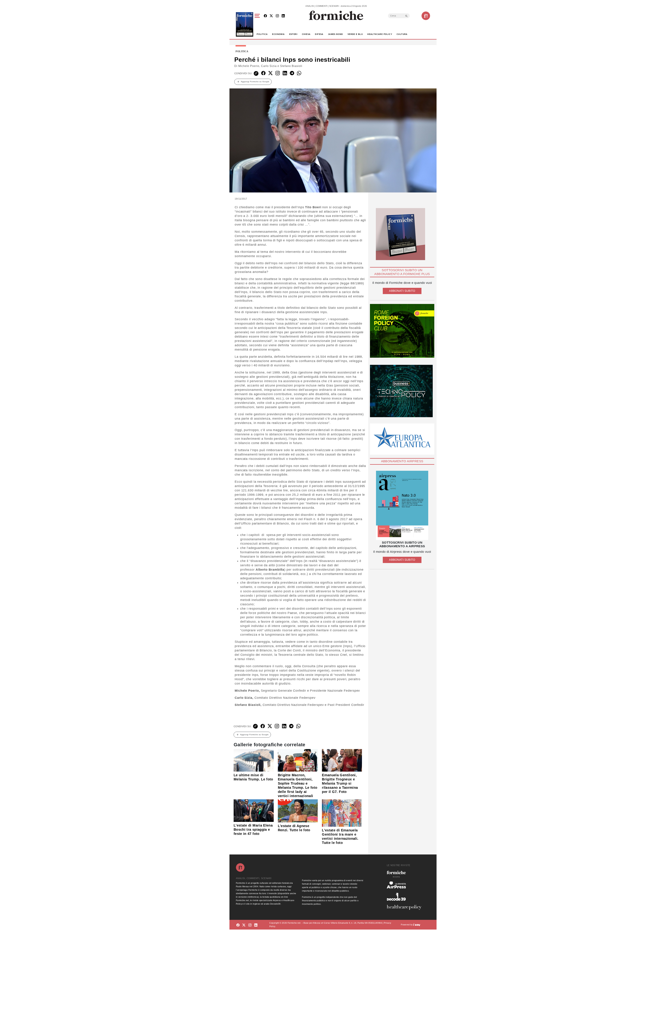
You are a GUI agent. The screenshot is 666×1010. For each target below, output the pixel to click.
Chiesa (306, 34)
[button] (257, 24)
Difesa (319, 34)
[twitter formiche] (244, 925)
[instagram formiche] (250, 925)
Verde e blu (355, 34)
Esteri (293, 34)
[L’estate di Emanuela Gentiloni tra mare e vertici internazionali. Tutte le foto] (342, 812)
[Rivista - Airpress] (405, 885)
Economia (278, 34)
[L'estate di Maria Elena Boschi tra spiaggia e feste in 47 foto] (254, 810)
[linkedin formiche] (256, 925)
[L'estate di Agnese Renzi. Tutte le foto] (298, 810)
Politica (262, 34)
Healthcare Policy (379, 34)
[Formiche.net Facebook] (265, 16)
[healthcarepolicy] (405, 907)
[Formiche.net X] (271, 16)
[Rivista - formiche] (405, 874)
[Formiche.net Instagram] (277, 16)
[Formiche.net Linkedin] (283, 16)
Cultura (402, 34)
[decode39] (405, 897)
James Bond (335, 34)
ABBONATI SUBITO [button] (402, 290)
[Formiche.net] (425, 15)
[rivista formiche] (402, 505)
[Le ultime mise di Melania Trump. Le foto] (254, 760)
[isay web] (416, 924)
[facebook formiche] (238, 925)
